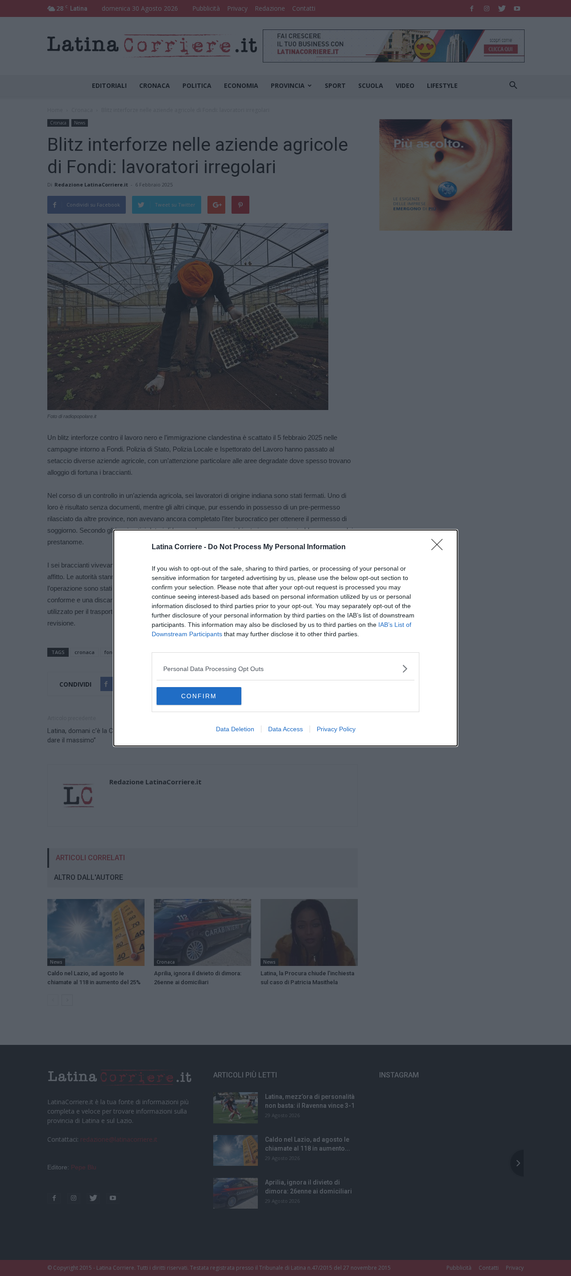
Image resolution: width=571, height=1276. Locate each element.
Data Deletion (235, 729)
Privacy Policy (336, 729)
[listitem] (285, 668)
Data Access (285, 729)
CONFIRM (199, 696)
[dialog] (285, 638)
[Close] (439, 547)
